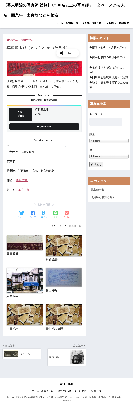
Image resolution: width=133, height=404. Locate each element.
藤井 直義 (22, 180)
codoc (77, 146)
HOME (68, 384)
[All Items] (109, 156)
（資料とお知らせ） (93, 23)
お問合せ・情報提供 (118, 23)
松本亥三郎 (23, 190)
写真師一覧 (72, 23)
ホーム (59, 23)
